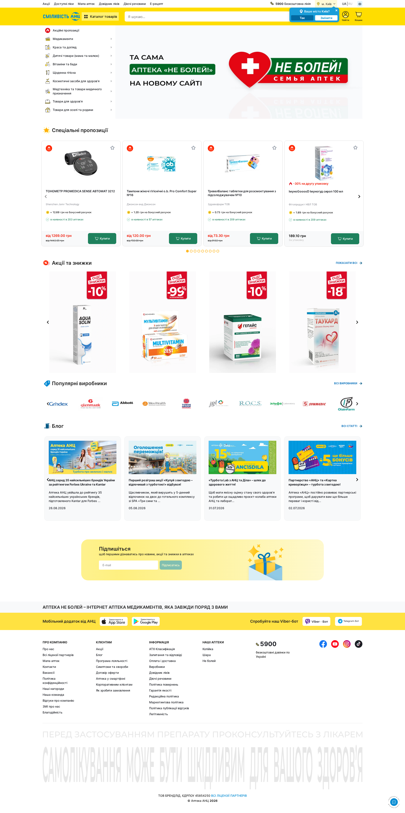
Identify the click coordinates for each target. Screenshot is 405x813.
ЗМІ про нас (51, 706)
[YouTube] (335, 678)
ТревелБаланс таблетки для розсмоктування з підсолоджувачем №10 (242, 193)
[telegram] (348, 621)
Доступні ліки (64, 3)
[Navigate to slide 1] (187, 251)
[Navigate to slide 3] (195, 251)
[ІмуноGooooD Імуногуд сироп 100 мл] (324, 163)
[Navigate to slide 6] (206, 251)
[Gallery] (202, 322)
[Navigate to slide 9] (217, 251)
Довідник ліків (109, 3)
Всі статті (349, 426)
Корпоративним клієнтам (114, 684)
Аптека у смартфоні (110, 678)
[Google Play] (146, 621)
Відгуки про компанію (58, 700)
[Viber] (316, 621)
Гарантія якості (160, 690)
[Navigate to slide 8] (214, 251)
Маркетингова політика (166, 702)
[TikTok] (358, 678)
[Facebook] (323, 678)
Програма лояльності (111, 661)
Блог (99, 655)
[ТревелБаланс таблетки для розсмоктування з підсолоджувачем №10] (243, 163)
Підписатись (171, 565)
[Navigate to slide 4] (198, 251)
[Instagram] (347, 678)
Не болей (209, 661)
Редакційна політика (164, 696)
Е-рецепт (156, 3)
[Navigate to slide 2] (191, 251)
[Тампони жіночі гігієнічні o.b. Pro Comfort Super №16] (162, 163)
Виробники (157, 666)
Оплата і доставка (162, 661)
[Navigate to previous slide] (46, 196)
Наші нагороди (53, 688)
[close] (336, 10)
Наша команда (53, 694)
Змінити (326, 18)
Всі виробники (345, 383)
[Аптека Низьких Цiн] (62, 16)
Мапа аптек (86, 3)
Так (302, 18)
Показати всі (346, 263)
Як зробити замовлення (113, 690)
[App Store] (114, 621)
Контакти (49, 666)
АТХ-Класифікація (162, 649)
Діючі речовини (135, 3)
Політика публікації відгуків (169, 708)
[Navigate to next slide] (359, 196)
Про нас (48, 649)
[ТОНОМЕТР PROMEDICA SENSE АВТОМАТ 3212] (81, 163)
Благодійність (52, 712)
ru (350, 3)
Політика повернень (163, 684)
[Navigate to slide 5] (202, 251)
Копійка (207, 649)
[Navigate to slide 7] (210, 251)
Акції (46, 3)
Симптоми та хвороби (112, 666)
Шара (206, 655)
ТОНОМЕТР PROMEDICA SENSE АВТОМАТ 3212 (80, 191)
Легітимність (158, 714)
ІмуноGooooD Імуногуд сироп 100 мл (316, 191)
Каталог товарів (103, 16)
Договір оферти (107, 672)
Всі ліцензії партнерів (58, 655)
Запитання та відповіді (165, 655)
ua (344, 3)
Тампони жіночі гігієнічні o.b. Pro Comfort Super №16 (162, 193)
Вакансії (48, 672)
